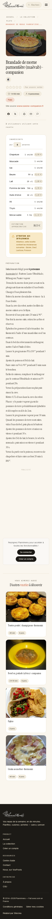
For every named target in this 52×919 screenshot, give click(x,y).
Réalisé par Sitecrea (12, 913)
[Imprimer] (24, 114)
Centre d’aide (9, 860)
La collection (27, 17)
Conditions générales (13, 906)
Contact (6, 865)
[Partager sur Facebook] (8, 114)
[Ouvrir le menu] (46, 5)
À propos (7, 882)
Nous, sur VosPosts (12, 869)
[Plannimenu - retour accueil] (13, 814)
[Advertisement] (26, 498)
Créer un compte (10, 848)
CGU (5, 886)
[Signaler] (37, 114)
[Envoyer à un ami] (31, 114)
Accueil (10, 17)
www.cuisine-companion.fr (30, 106)
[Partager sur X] (15, 114)
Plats (9, 21)
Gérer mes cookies (35, 906)
